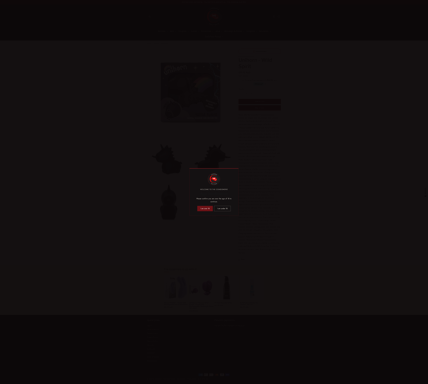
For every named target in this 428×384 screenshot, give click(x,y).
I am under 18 (222, 208)
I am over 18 (205, 208)
